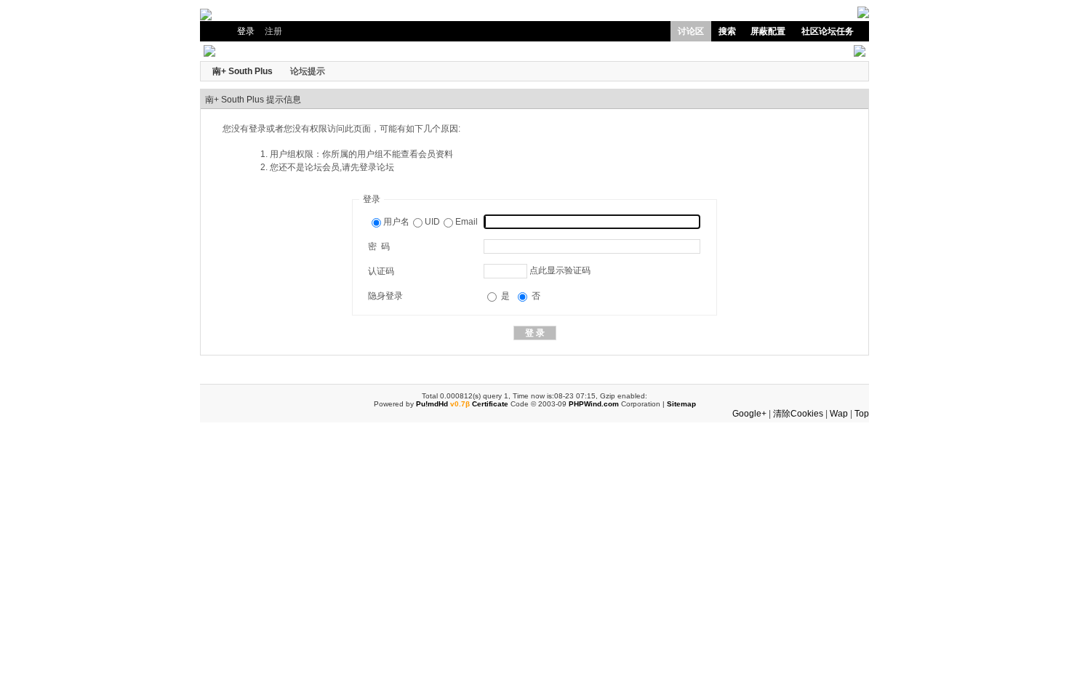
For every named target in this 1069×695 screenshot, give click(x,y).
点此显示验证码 (559, 270)
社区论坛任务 (827, 31)
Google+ (749, 414)
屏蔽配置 (767, 31)
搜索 (727, 31)
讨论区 (691, 31)
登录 (246, 31)
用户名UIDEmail (430, 222)
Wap (839, 414)
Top (861, 414)
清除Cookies (798, 414)
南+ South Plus (242, 71)
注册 (273, 31)
